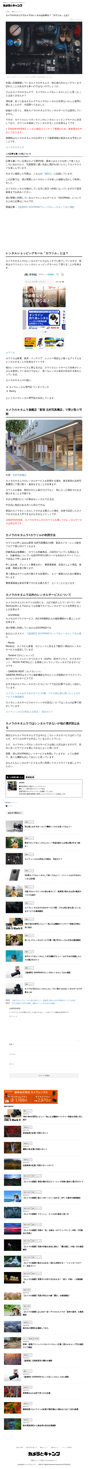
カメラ (10, 806)
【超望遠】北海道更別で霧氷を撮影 (37, 1360)
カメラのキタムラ (15, 147)
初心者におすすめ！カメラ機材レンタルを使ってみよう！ (48, 826)
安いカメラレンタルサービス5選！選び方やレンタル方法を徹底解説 (53, 940)
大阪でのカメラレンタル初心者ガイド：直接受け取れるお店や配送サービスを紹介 (44, 1000)
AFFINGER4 (66, 1464)
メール (12, 1054)
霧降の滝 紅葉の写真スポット (35, 1149)
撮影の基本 (19, 1447)
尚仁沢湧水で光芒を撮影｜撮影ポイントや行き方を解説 (33, 1003)
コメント (13, 1016)
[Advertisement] (44, 227)
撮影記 (48, 173)
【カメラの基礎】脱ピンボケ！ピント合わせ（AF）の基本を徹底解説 (51, 1197)
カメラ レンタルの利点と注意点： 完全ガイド (29, 711)
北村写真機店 (19, 475)
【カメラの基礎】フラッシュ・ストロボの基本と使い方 (46, 1214)
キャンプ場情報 (67, 1447)
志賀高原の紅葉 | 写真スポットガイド (38, 1165)
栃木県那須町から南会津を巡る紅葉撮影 (39, 1425)
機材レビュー (12, 802)
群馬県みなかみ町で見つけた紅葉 (36, 1393)
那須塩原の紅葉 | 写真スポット (35, 1133)
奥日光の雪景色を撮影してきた (36, 1328)
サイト (11, 1064)
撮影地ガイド (55, 1447)
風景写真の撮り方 (31, 1447)
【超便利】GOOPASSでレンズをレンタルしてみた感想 (45, 206)
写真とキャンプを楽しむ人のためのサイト (44, 1460)
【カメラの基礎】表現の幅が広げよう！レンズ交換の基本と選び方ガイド (53, 1181)
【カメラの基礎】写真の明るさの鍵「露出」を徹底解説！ (47, 1295)
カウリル (10, 352)
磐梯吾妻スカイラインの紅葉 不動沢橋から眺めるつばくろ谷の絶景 (50, 1409)
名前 (11, 1044)
